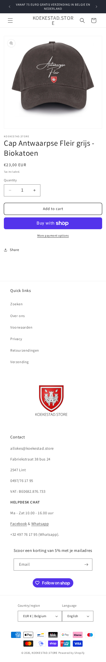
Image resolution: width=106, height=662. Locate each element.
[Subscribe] (86, 565)
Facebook (18, 523)
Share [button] (14, 249)
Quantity (10, 180)
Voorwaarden (21, 327)
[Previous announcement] (9, 6)
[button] (10, 20)
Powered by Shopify (71, 653)
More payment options (53, 235)
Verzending (19, 362)
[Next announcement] (96, 6)
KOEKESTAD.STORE (45, 653)
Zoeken (16, 304)
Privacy (16, 339)
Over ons (17, 315)
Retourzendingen (24, 350)
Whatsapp (40, 523)
